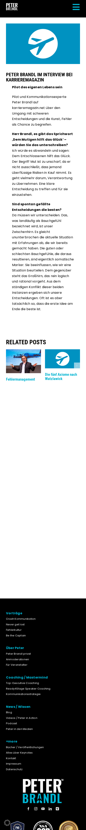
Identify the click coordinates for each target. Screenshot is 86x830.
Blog (9, 712)
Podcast (11, 723)
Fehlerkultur (14, 630)
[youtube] (43, 808)
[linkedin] (50, 808)
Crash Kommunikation (21, 619)
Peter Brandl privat (18, 654)
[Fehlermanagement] (23, 351)
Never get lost (15, 624)
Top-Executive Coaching (22, 683)
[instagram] (35, 808)
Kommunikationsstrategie (23, 694)
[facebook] (28, 808)
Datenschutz (14, 769)
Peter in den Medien (19, 729)
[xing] (57, 808)
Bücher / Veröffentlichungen (25, 747)
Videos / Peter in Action (21, 718)
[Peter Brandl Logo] (12, 4)
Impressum (13, 764)
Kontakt (11, 758)
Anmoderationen (17, 659)
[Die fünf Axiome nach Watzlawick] (62, 351)
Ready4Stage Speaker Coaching (28, 689)
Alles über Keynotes (19, 753)
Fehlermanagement (20, 379)
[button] (9, 366)
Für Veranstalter (16, 665)
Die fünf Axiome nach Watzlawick (61, 376)
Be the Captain (16, 635)
